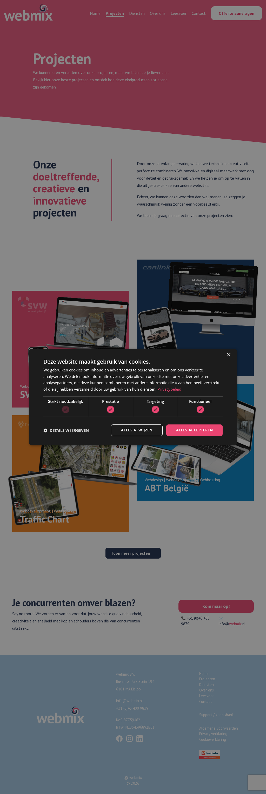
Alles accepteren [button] (194, 430)
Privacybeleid (169, 389)
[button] (66, 430)
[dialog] (133, 397)
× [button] (228, 355)
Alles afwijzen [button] (136, 430)
